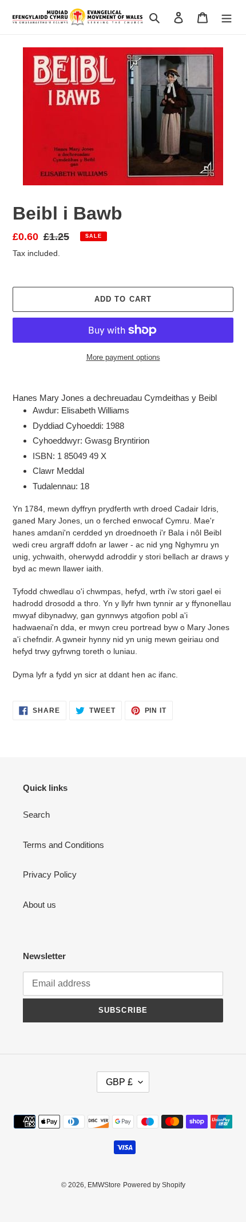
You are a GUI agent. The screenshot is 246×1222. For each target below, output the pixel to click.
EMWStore (104, 1185)
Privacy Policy (50, 874)
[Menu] (227, 17)
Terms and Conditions (63, 845)
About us (39, 905)
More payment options (123, 357)
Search (36, 814)
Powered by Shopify (154, 1185)
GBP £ (119, 1082)
